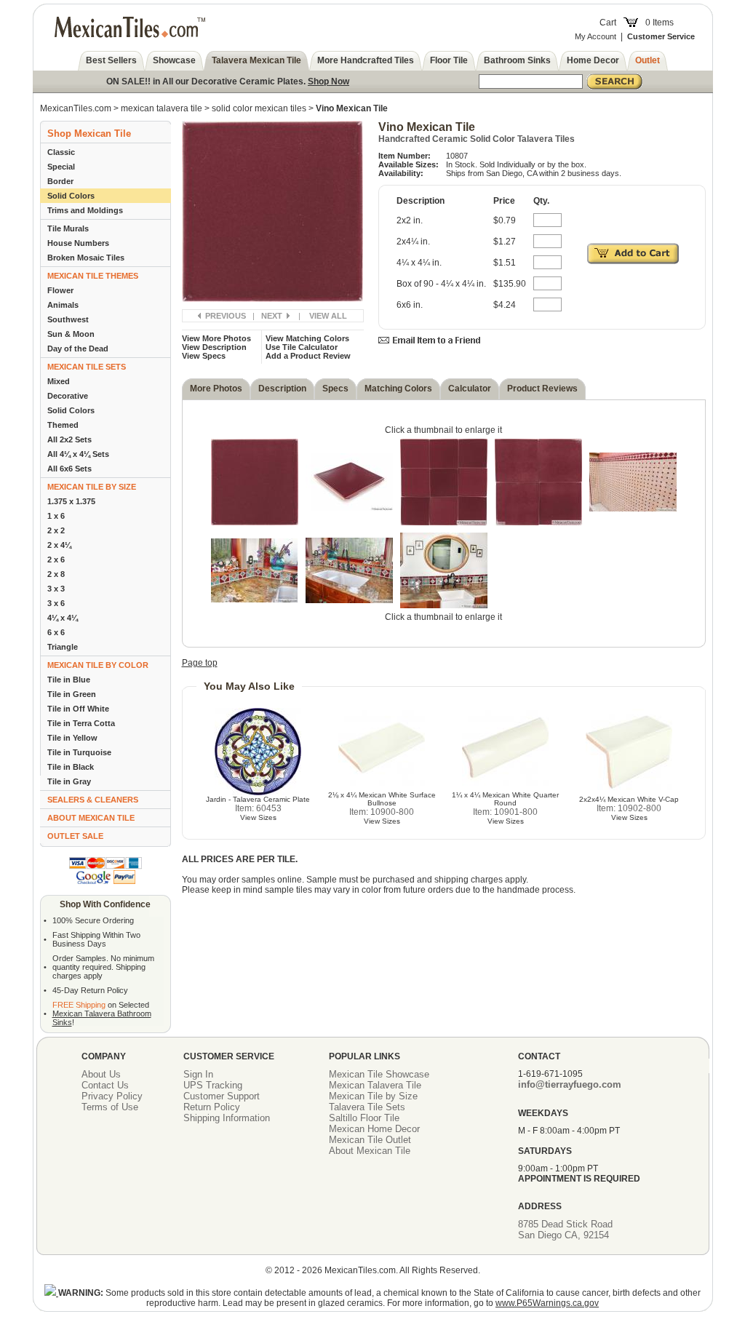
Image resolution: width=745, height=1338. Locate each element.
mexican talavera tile (161, 108)
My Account (595, 36)
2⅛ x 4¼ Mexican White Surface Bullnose (382, 799)
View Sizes (258, 817)
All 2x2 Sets (69, 439)
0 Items (659, 22)
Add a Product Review (308, 355)
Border (60, 181)
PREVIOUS (225, 315)
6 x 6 (56, 632)
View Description (214, 347)
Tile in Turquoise (79, 752)
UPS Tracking (212, 1085)
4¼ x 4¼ (62, 617)
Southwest (68, 319)
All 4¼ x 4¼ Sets (78, 454)
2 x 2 (56, 530)
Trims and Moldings (85, 210)
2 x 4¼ (59, 545)
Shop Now (328, 81)
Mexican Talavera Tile (375, 1085)
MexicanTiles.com (75, 108)
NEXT (271, 315)
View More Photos (216, 338)
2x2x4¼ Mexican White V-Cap (629, 799)
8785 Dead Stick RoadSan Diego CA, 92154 (565, 1230)
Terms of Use (109, 1107)
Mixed (58, 381)
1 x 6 (56, 515)
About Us (101, 1074)
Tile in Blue (68, 679)
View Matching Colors (307, 338)
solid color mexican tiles (259, 108)
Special (61, 166)
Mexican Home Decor (374, 1128)
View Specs (204, 355)
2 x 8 (56, 574)
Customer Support (221, 1096)
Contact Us (105, 1085)
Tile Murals (68, 228)
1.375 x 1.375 (71, 501)
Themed (63, 425)
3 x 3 (56, 588)
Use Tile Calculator (302, 347)
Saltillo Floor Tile (364, 1117)
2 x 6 (56, 559)
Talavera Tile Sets (367, 1107)
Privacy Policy (112, 1096)
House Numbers (78, 243)
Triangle (62, 646)
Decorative (67, 395)
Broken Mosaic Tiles (85, 257)
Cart (607, 22)
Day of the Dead (77, 348)
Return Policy (211, 1107)
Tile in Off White (78, 708)
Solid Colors (71, 195)
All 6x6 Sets (69, 468)
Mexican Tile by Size (373, 1096)
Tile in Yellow (72, 737)
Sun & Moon (71, 334)
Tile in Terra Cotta (81, 723)
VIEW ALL (328, 315)
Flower (60, 290)
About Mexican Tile (369, 1150)
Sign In (198, 1074)
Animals (63, 304)
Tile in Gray (69, 781)
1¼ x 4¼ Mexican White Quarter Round (505, 799)
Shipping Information (226, 1117)
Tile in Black (70, 766)
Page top (200, 663)
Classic (61, 152)
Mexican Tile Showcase (379, 1074)
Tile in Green (71, 694)
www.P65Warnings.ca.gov (547, 1303)
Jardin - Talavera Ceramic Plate (258, 799)
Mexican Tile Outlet (370, 1139)
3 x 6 (56, 603)
